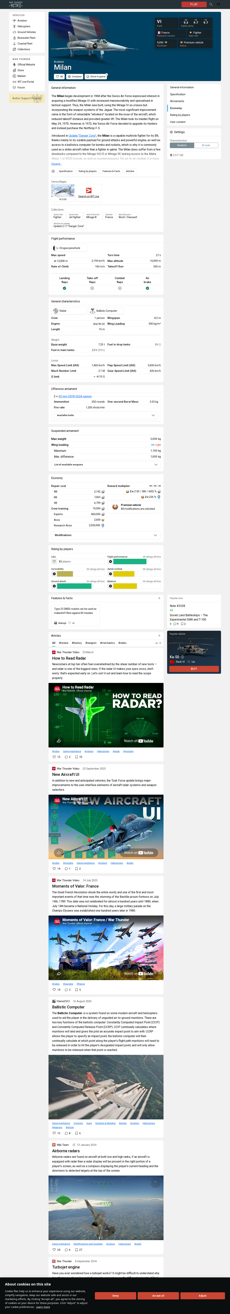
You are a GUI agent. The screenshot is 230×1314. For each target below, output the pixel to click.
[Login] (218, 4)
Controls (78, 1123)
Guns (89, 1123)
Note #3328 (177, 606)
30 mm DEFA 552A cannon (75, 396)
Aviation (89, 751)
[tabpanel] (106, 408)
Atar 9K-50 (99, 323)
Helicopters (103, 751)
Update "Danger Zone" (82, 135)
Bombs (123, 1123)
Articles (130, 171)
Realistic (182, 145)
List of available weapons (68, 464)
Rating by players (87, 171)
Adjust (202, 1295)
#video (55, 751)
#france (81, 983)
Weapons (57, 1127)
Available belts (65, 415)
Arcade (206, 145)
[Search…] (211, 4)
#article (70, 1127)
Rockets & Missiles (105, 1123)
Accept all (158, 1295)
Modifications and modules (88, 1243)
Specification (66, 171)
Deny (115, 1295)
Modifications (63, 535)
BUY (194, 669)
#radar (116, 751)
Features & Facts (111, 171)
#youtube (128, 751)
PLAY (194, 4)
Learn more (43, 1307)
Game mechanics (72, 751)
